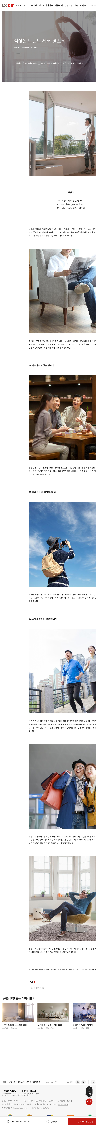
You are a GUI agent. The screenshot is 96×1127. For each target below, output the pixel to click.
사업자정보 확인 (63, 1104)
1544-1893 (29, 1090)
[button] (56, 1080)
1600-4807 (9, 1090)
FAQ (89, 1097)
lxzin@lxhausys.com (20, 1108)
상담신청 (89, 1093)
